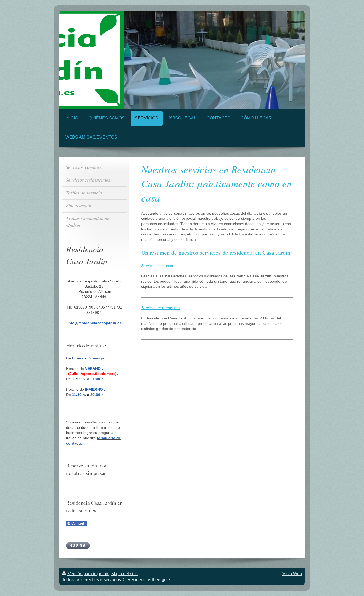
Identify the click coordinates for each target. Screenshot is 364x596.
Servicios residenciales (160, 308)
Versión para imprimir (88, 573)
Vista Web (292, 573)
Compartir (78, 523)
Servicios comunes (157, 265)
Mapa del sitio (124, 573)
